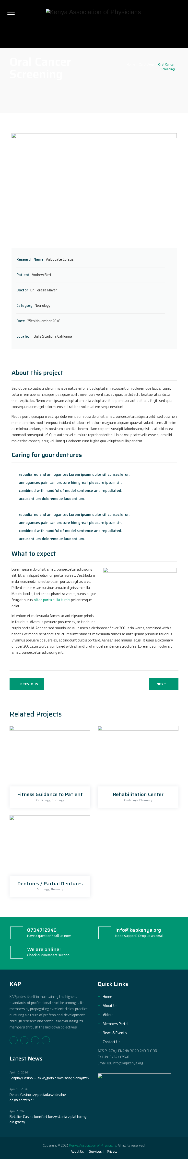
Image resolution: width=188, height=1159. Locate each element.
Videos (108, 1014)
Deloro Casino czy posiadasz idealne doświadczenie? (38, 1097)
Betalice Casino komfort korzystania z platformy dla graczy (48, 1119)
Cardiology (43, 800)
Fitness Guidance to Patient (50, 794)
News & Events (115, 1033)
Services (95, 1151)
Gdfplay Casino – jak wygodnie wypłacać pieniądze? (50, 1078)
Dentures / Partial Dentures (50, 883)
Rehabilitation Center (138, 794)
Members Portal (115, 1024)
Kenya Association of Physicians (92, 1145)
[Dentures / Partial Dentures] (48, 846)
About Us (110, 1005)
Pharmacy (145, 800)
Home (130, 64)
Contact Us (111, 1042)
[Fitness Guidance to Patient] (48, 757)
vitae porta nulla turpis (52, 600)
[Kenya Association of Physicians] (93, 12)
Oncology (57, 800)
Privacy (112, 1151)
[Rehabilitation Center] (136, 757)
